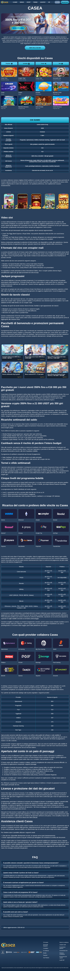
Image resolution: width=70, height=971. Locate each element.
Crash (42, 63)
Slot (60, 63)
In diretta (25, 63)
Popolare (8, 63)
